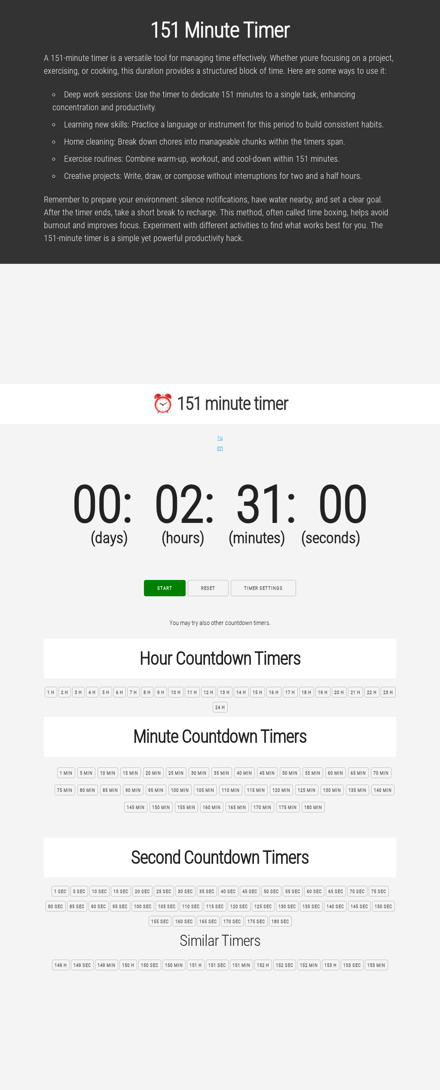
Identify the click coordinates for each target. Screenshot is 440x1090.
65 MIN (358, 773)
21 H (356, 692)
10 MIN (108, 773)
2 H (64, 692)
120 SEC (239, 906)
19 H (323, 692)
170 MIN (263, 807)
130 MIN (332, 790)
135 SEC (311, 906)
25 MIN (176, 773)
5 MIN (86, 773)
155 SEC (160, 921)
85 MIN (110, 790)
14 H (241, 692)
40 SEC (228, 891)
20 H (339, 692)
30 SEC (185, 891)
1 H (51, 692)
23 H (388, 692)
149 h (61, 965)
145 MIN (136, 807)
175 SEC (256, 921)
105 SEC (167, 906)
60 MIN (335, 773)
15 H (258, 692)
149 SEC (82, 965)
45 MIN (267, 773)
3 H (78, 692)
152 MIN (309, 965)
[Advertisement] (220, 324)
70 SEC (357, 891)
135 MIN (357, 790)
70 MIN (381, 773)
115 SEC (215, 906)
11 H (192, 692)
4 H (92, 692)
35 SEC (206, 891)
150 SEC (383, 906)
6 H (119, 692)
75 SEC (378, 891)
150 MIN (161, 807)
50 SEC (271, 891)
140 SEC (335, 906)
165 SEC (208, 921)
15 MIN (130, 773)
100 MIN (180, 790)
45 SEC (249, 891)
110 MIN (231, 790)
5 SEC (79, 891)
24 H (220, 707)
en (220, 448)
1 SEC (60, 891)
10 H (176, 692)
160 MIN (212, 807)
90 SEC (98, 906)
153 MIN (376, 965)
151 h (195, 965)
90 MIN (133, 790)
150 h (128, 965)
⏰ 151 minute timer (220, 403)
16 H (274, 692)
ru (220, 437)
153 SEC (352, 965)
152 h (263, 965)
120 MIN (281, 790)
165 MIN (237, 807)
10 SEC (99, 891)
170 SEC (232, 921)
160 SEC (184, 921)
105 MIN (205, 790)
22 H (372, 692)
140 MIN (383, 790)
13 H (225, 692)
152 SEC (284, 965)
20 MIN (153, 773)
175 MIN (288, 807)
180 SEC (280, 921)
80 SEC (55, 906)
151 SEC (217, 965)
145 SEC (359, 906)
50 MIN (290, 773)
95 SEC (120, 906)
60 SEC (314, 891)
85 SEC (77, 906)
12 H (209, 692)
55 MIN (313, 773)
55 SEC (292, 891)
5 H (106, 692)
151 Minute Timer (220, 30)
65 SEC (335, 891)
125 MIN (307, 790)
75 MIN (65, 790)
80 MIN (87, 790)
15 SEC (120, 891)
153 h (330, 965)
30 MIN (199, 773)
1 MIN (66, 773)
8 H (147, 692)
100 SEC (143, 906)
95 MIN (156, 790)
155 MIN (186, 807)
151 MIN (241, 965)
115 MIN (256, 790)
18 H (307, 692)
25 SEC (163, 891)
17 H (290, 692)
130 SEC (287, 906)
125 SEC (263, 906)
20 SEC (142, 891)
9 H (161, 692)
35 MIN (221, 773)
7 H (133, 692)
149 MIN (107, 965)
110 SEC (191, 906)
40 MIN (244, 773)
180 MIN (313, 807)
